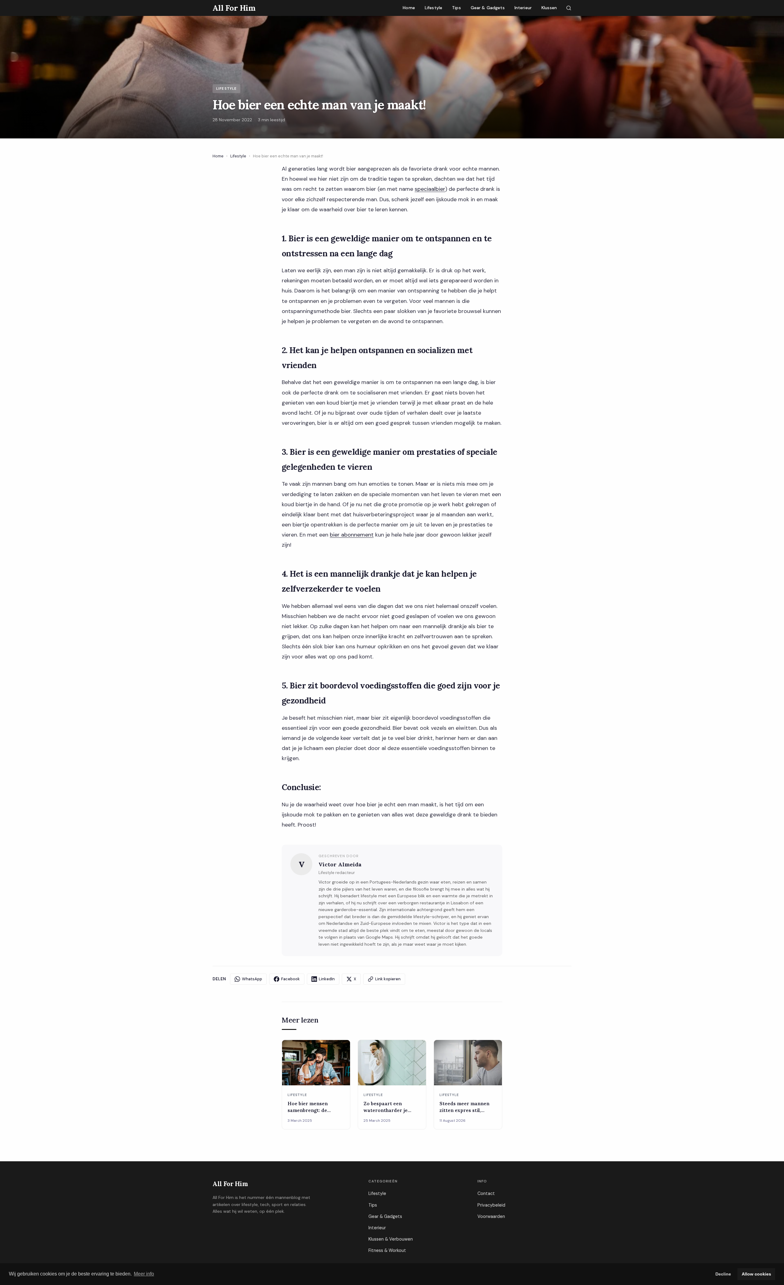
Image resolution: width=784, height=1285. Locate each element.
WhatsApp (252, 979)
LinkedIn (327, 979)
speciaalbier (430, 189)
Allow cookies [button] (756, 1274)
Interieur (523, 7)
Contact (486, 1193)
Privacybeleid (491, 1205)
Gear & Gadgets (488, 7)
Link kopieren (388, 979)
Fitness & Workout (387, 1250)
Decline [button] (723, 1274)
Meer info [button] (144, 1273)
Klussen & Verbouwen (390, 1239)
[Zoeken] (568, 8)
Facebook (290, 979)
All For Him (230, 1184)
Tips (456, 7)
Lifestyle (433, 7)
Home (409, 7)
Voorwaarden (491, 1216)
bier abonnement (352, 534)
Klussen (549, 7)
